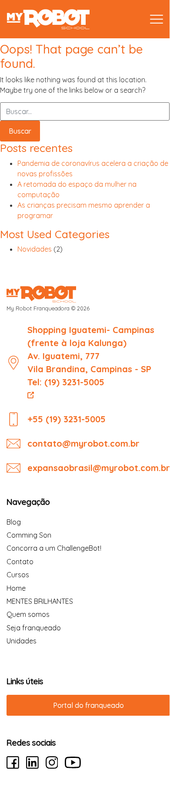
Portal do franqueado (88, 705)
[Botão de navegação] (156, 19)
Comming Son (29, 535)
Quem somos (28, 614)
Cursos (18, 574)
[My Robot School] (48, 19)
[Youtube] (73, 762)
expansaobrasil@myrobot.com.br (98, 467)
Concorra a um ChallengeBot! (54, 548)
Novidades (34, 249)
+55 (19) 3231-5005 (66, 419)
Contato (20, 561)
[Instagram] (52, 762)
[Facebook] (13, 762)
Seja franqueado (34, 627)
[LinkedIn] (32, 762)
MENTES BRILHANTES (40, 601)
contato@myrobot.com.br (83, 443)
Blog (14, 522)
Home (16, 588)
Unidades (22, 640)
